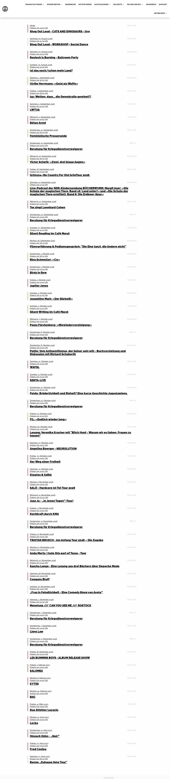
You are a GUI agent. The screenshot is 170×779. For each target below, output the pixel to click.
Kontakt (163, 4)
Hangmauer (70, 4)
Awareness (151, 4)
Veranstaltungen (33, 4)
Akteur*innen (85, 4)
